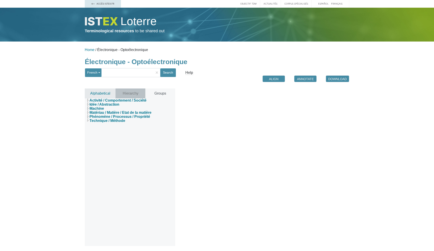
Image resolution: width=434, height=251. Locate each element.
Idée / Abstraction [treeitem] (104, 104)
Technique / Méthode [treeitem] (107, 121)
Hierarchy (130, 93)
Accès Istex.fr (105, 3)
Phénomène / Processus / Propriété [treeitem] (120, 117)
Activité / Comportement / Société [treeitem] (118, 100)
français (336, 3)
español (323, 3)
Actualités (270, 3)
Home (89, 50)
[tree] (130, 110)
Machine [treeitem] (97, 108)
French (92, 72)
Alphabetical (100, 93)
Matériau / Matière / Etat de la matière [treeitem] (120, 112)
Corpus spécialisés (296, 3)
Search (168, 72)
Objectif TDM (248, 3)
